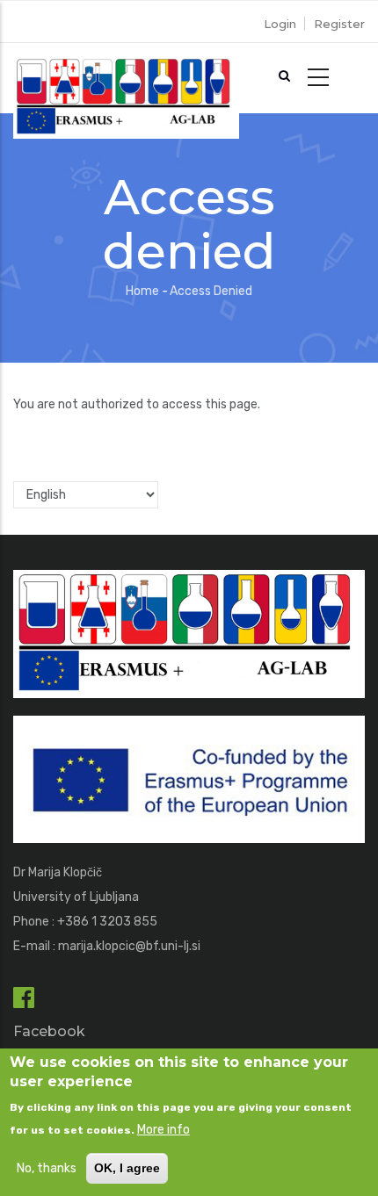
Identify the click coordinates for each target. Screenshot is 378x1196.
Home (142, 291)
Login (280, 24)
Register (339, 24)
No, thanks (46, 1168)
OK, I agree (127, 1168)
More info (163, 1129)
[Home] (126, 78)
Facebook (49, 1031)
